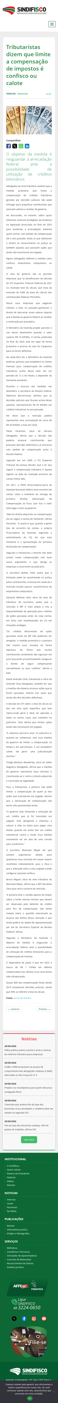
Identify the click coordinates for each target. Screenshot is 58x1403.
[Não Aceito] (54, 1391)
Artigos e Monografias (18, 1233)
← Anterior (13, 1009)
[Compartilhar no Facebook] (9, 145)
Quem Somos (14, 1169)
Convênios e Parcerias (18, 1251)
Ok (29, 1398)
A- (50, 94)
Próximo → (44, 1009)
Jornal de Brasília (22, 998)
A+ (47, 94)
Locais (10, 1203)
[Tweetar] (15, 145)
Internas (11, 1199)
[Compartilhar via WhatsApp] (21, 145)
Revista (10, 1225)
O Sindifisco (13, 1165)
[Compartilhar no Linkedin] (27, 145)
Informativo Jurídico (17, 1229)
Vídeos (10, 1181)
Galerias (11, 1177)
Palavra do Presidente (18, 1173)
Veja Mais (29, 1139)
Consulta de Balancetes (19, 1259)
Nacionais (12, 1207)
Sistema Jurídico (15, 1267)
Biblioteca (12, 1247)
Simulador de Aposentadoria (22, 1255)
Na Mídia (11, 1211)
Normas (11, 1185)
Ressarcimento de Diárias (20, 1263)
